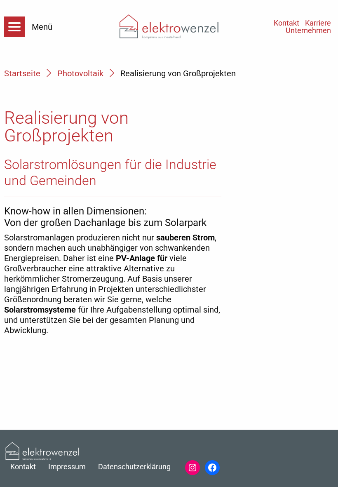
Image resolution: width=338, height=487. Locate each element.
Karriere (318, 23)
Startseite (22, 73)
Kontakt (286, 23)
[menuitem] (318, 23)
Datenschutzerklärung (134, 466)
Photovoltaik (80, 73)
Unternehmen (308, 30)
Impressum (67, 466)
